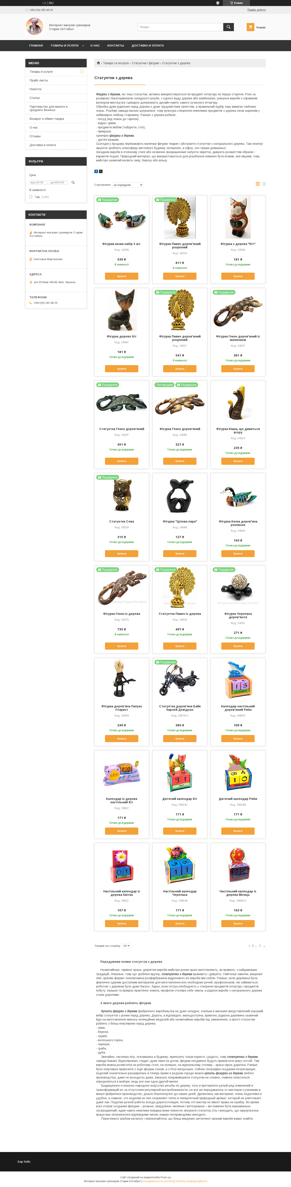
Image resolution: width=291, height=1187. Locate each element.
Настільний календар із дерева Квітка (121, 893)
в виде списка (264, 185)
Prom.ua (166, 1177)
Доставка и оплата (148, 45)
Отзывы (35, 136)
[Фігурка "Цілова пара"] (180, 494)
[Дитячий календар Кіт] (180, 772)
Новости (35, 89)
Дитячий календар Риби (238, 799)
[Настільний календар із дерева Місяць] (238, 864)
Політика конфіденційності (191, 1181)
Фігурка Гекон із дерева (121, 613)
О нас (95, 45)
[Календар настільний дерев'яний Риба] (238, 679)
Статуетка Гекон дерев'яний (121, 429)
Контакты (115, 45)
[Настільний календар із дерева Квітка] (122, 864)
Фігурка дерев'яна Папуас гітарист (121, 708)
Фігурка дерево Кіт (122, 336)
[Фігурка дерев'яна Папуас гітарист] (122, 679)
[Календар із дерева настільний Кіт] (122, 772)
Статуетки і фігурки (145, 63)
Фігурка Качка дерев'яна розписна (238, 523)
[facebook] (96, 172)
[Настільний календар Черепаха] (180, 864)
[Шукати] (228, 27)
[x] (100, 172)
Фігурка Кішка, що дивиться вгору (238, 430)
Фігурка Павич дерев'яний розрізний (180, 245)
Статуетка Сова (121, 521)
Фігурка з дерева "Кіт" (237, 244)
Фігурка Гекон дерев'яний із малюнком (238, 338)
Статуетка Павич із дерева (180, 613)
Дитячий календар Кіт (179, 799)
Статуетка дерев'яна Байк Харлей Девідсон (180, 708)
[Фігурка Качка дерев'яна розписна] (238, 494)
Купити (121, 276)
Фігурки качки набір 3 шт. (121, 244)
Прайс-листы (39, 80)
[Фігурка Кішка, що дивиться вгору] (238, 402)
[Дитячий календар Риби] (238, 772)
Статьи (35, 98)
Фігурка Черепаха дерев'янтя (238, 615)
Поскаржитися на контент (158, 1181)
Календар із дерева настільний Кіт (121, 800)
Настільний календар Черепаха (180, 893)
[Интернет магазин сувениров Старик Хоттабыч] (34, 34)
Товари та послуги (116, 63)
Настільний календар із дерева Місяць (238, 893)
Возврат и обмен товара (47, 118)
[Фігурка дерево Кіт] (122, 309)
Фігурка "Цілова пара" (180, 521)
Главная (36, 45)
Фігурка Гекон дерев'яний (180, 429)
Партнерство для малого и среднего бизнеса (49, 108)
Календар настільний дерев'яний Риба (238, 708)
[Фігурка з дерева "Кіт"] (238, 217)
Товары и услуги (64, 45)
